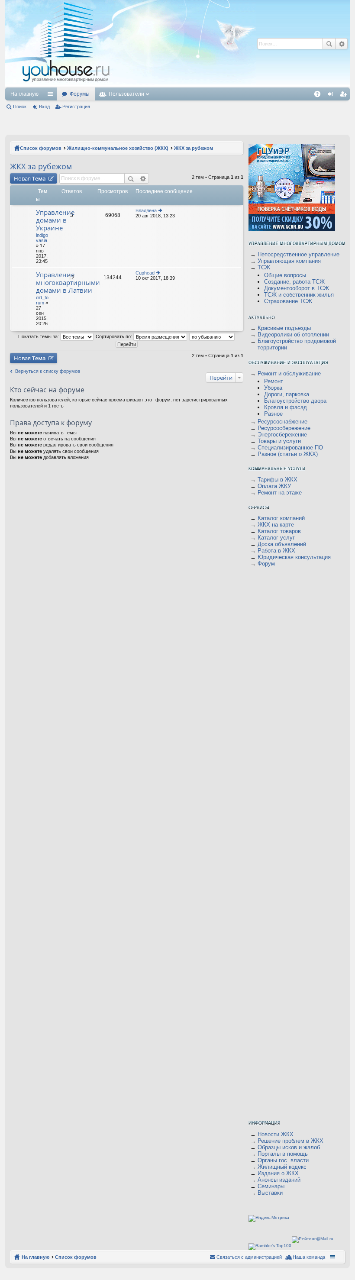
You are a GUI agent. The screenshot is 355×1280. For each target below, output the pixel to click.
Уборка (273, 388)
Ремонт (273, 381)
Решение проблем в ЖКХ (290, 1141)
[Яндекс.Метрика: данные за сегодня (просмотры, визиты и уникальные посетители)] (268, 1218)
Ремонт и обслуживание (289, 373)
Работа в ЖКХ (276, 550)
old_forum (42, 300)
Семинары (271, 1186)
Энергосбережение (282, 434)
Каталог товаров (279, 531)
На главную (24, 94)
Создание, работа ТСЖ (294, 281)
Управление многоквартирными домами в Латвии (68, 282)
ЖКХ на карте (276, 524)
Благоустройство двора (295, 401)
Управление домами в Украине (55, 220)
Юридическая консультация (294, 557)
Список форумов (40, 148)
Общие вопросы (285, 275)
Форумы (80, 94)
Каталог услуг (276, 537)
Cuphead (145, 272)
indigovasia (42, 238)
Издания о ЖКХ (278, 1173)
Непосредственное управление (298, 254)
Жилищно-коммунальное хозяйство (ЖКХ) (117, 148)
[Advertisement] (262, 91)
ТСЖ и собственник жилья (299, 294)
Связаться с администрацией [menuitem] (249, 1257)
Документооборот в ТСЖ (296, 288)
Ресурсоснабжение (282, 421)
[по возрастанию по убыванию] (212, 336)
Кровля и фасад (285, 407)
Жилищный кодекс (282, 1167)
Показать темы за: (39, 336)
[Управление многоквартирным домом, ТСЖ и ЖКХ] (130, 85)
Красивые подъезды (284, 328)
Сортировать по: (114, 336)
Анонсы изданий (279, 1180)
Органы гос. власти (283, 1160)
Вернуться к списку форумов (47, 371)
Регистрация (76, 106)
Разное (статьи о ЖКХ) (288, 454)
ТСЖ (264, 267)
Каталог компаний (281, 518)
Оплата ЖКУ (274, 486)
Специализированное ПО (290, 447)
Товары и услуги (279, 441)
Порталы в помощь (283, 1154)
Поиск (19, 106)
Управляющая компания (289, 261)
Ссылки (52, 95)
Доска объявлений (282, 544)
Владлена (146, 210)
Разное (273, 414)
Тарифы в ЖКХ (277, 479)
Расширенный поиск (143, 178)
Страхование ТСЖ (288, 301)
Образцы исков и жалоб (289, 1147)
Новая (30, 178)
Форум (266, 563)
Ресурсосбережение (284, 428)
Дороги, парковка (286, 394)
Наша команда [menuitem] (309, 1257)
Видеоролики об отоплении (293, 334)
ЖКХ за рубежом (41, 166)
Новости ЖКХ (276, 1134)
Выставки (270, 1192)
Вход (44, 106)
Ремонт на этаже (280, 492)
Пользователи (126, 94)
